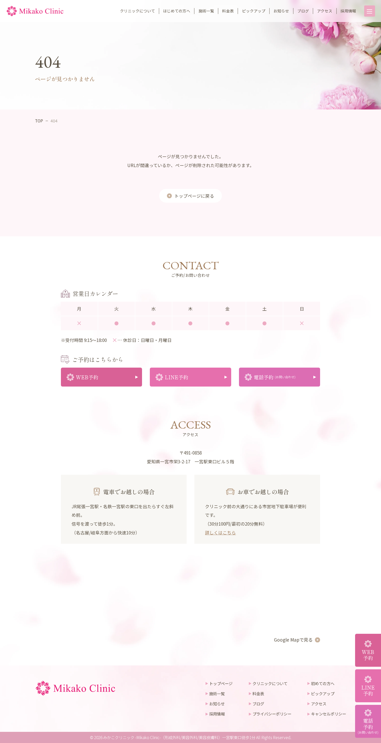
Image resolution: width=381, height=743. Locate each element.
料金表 (228, 10)
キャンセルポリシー (328, 714)
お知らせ (281, 10)
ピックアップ (253, 10)
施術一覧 (206, 10)
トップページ (220, 683)
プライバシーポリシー (271, 714)
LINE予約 (368, 690)
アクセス (324, 10)
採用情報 (348, 10)
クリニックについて (137, 10)
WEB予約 (368, 655)
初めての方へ (322, 683)
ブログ (303, 10)
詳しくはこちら (220, 532)
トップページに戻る (194, 195)
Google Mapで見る (293, 639)
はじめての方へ (176, 10)
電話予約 (368, 725)
